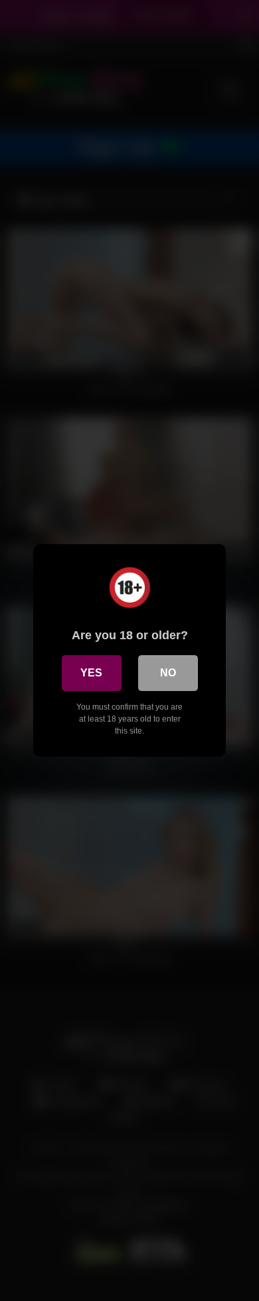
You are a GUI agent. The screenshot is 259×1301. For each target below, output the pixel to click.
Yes (91, 672)
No (168, 672)
